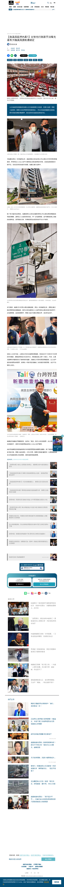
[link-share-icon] (15, 55)
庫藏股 (25, 60)
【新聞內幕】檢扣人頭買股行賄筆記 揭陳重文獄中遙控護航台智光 (28, 465)
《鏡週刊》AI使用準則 (32, 869)
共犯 (30, 60)
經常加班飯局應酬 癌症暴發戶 (41, 734)
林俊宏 (13, 48)
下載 (49, 593)
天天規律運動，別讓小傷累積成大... (43, 758)
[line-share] (12, 55)
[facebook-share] (8, 55)
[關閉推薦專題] (62, 436)
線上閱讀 (48, 859)
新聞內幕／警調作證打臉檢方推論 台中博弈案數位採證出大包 (28, 500)
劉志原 (18, 48)
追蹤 (35, 593)
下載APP (30, 866)
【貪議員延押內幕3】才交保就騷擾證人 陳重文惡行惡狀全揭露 (28, 482)
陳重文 (35, 60)
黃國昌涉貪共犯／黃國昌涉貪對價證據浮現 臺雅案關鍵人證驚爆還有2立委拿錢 (28, 517)
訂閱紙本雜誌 (11, 2)
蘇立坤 (18, 50)
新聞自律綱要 (39, 866)
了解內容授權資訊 (47, 855)
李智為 (23, 50)
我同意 (56, 882)
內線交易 (20, 60)
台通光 (40, 60)
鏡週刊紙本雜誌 (24, 855)
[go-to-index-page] (33, 3)
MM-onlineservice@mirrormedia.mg (34, 876)
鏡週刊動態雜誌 (36, 855)
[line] (26, 873)
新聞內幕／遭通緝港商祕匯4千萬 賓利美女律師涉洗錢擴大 (27, 534)
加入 (28, 593)
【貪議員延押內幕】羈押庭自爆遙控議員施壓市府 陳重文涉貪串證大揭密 (28, 491)
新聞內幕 (10, 60)
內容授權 (23, 866)
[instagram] (35, 873)
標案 (15, 60)
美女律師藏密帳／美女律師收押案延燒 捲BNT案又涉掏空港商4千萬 (28, 525)
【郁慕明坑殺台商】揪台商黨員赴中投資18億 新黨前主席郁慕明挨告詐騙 (28, 508)
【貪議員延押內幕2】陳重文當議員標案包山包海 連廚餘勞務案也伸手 (28, 474)
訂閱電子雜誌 (37, 864)
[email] (38, 873)
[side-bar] (54, 2)
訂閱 (42, 593)
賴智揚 (13, 50)
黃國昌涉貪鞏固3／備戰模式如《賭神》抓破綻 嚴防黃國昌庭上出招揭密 (28, 542)
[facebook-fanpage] (31, 873)
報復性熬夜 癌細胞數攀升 (17, 557)
